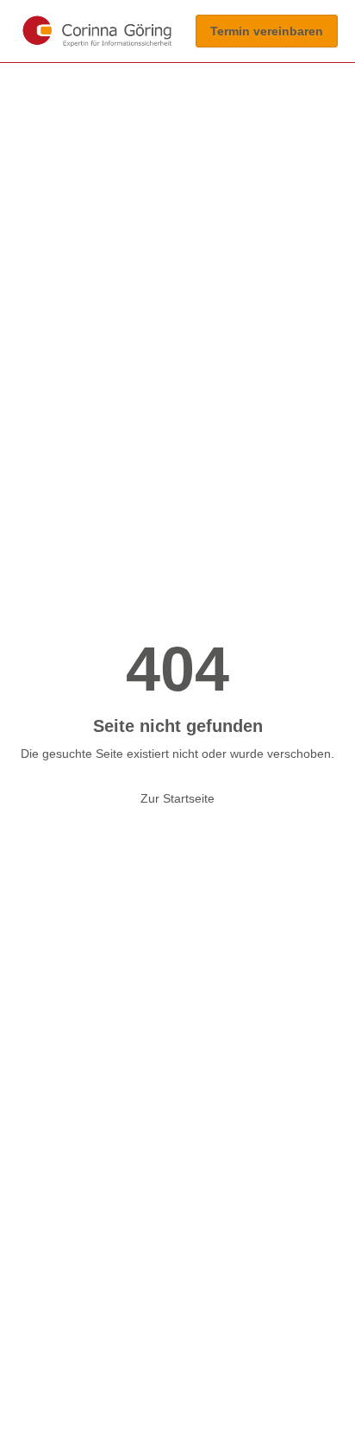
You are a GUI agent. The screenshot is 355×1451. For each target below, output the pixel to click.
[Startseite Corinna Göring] (97, 31)
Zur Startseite (177, 798)
